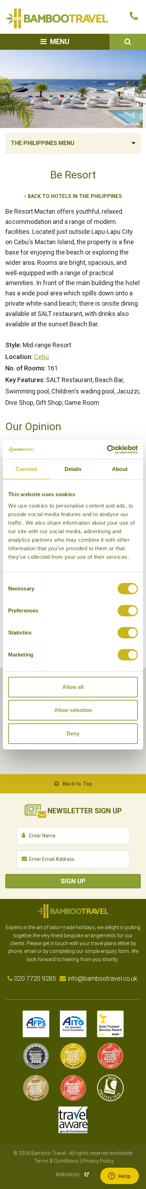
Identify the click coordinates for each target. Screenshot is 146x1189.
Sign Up (73, 881)
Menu (59, 41)
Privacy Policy (98, 1161)
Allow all (73, 687)
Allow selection (73, 710)
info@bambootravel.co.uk (102, 978)
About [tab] (120, 469)
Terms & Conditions (56, 1161)
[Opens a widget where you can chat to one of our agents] (119, 1176)
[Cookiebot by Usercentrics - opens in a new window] (107, 449)
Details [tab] (73, 469)
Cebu (41, 356)
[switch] (128, 610)
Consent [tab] (26, 469)
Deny (73, 733)
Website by (73, 1174)
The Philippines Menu (42, 143)
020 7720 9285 (35, 978)
